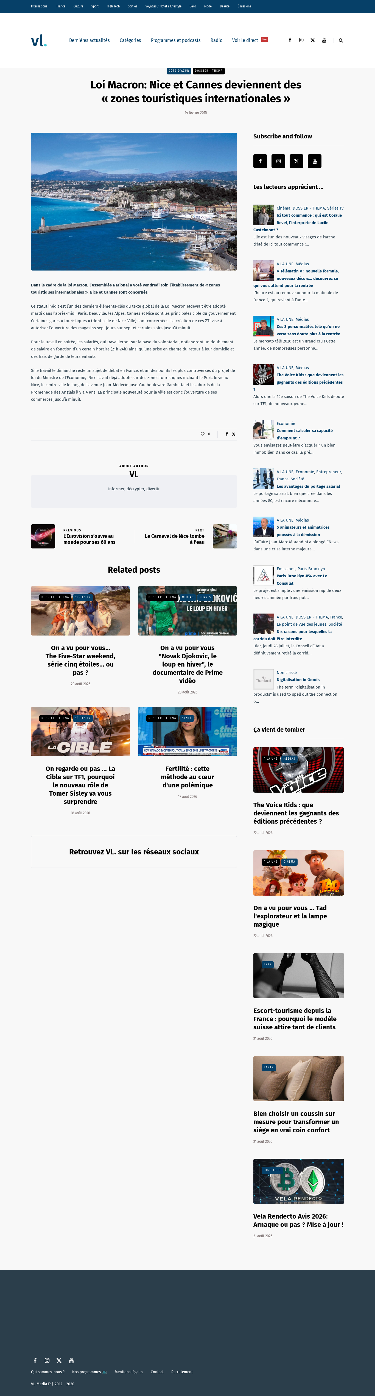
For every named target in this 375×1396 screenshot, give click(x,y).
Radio (216, 40)
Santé (187, 718)
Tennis (205, 597)
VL (134, 475)
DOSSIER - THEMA (209, 71)
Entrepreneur (328, 471)
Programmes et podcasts (176, 40)
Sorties (132, 6)
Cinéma (283, 208)
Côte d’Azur (179, 71)
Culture (78, 6)
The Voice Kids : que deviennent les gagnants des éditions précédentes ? (298, 382)
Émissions (244, 6)
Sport (95, 6)
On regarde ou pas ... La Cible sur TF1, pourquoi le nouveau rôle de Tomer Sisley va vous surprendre (80, 785)
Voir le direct (249, 40)
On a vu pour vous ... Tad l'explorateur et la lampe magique (290, 916)
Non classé (287, 672)
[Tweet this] (233, 434)
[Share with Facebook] (226, 434)
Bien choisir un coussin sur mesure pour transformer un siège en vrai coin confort (296, 1122)
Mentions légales (129, 1371)
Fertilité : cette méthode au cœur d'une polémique (187, 777)
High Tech (113, 6)
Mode (208, 6)
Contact (157, 1371)
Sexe (268, 964)
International (39, 6)
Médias (188, 597)
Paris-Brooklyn (311, 568)
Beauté (225, 6)
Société (297, 479)
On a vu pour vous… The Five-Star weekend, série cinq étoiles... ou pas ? (80, 660)
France (61, 6)
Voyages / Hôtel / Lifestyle (163, 6)
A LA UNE (285, 263)
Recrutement (182, 1371)
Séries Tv (83, 597)
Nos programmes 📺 (89, 1371)
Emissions (286, 568)
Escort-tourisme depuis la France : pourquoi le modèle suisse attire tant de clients (295, 1019)
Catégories (130, 40)
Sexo (193, 6)
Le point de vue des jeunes (301, 624)
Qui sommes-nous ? (48, 1371)
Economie (286, 423)
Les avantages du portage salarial (308, 486)
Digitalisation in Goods (298, 680)
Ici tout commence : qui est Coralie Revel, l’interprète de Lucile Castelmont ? (297, 222)
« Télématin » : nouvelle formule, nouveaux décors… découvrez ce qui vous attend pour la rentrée (296, 278)
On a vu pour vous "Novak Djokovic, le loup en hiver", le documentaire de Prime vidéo (188, 664)
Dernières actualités (89, 40)
